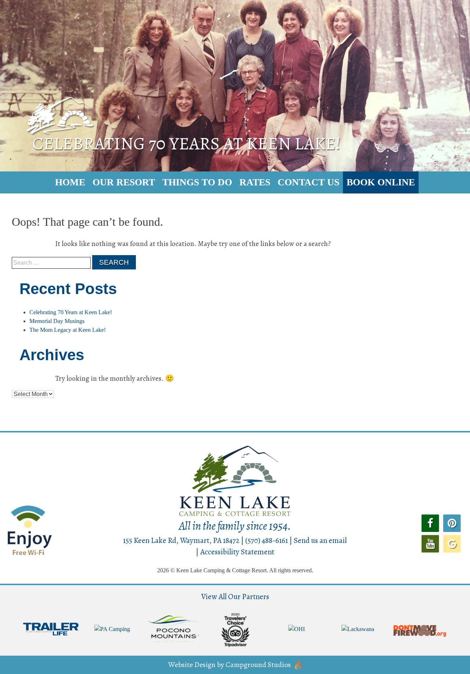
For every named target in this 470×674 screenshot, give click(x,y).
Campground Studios (258, 665)
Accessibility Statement (237, 552)
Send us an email (320, 540)
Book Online (381, 182)
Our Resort (124, 182)
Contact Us (308, 182)
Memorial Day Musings (56, 321)
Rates (254, 182)
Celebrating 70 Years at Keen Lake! (70, 312)
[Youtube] (430, 543)
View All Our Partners (235, 596)
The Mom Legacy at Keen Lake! (67, 330)
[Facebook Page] (430, 523)
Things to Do (197, 182)
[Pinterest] (452, 523)
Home (70, 182)
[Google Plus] (452, 543)
